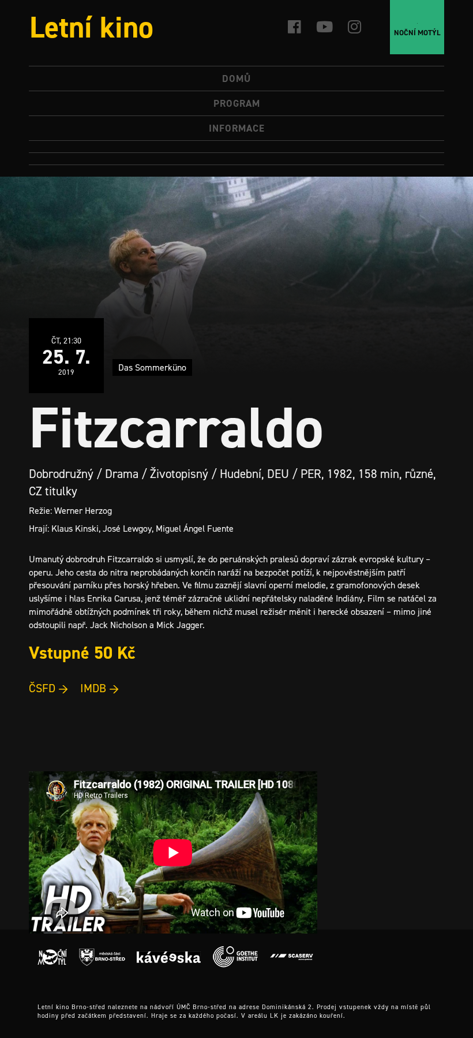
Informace (237, 128)
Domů (236, 78)
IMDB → (99, 688)
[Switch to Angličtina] (236, 159)
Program (236, 103)
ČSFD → (49, 688)
